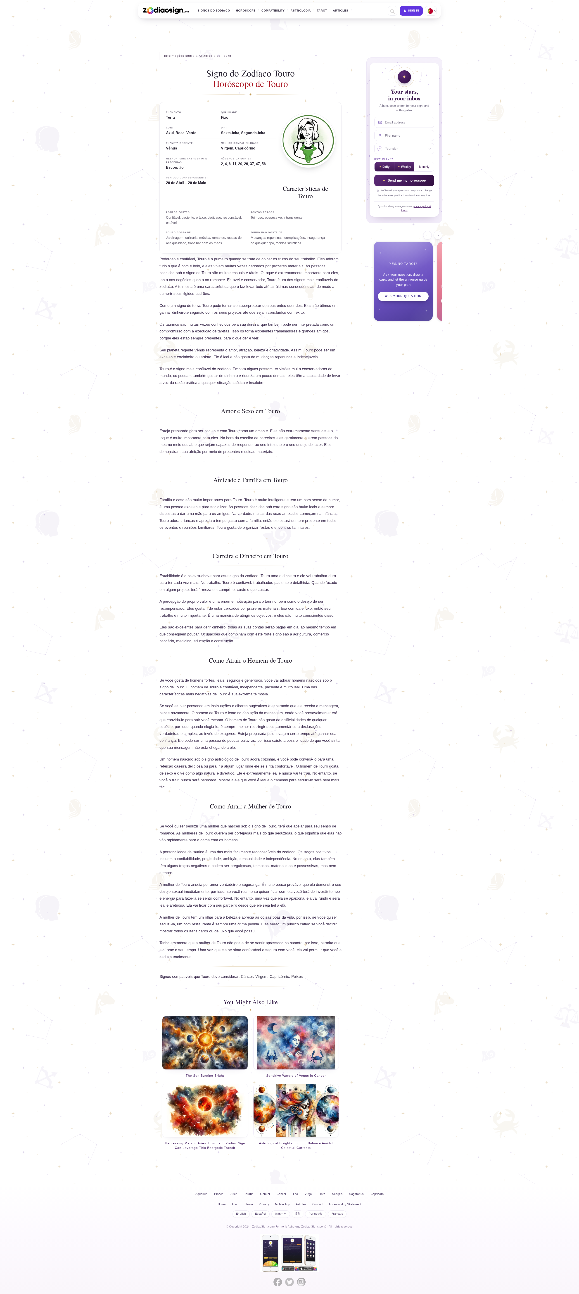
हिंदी (297, 1213)
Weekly (406, 166)
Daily (385, 166)
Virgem (261, 976)
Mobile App (282, 1204)
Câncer (247, 976)
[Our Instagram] (301, 1282)
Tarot (322, 10)
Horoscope (246, 10)
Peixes (297, 976)
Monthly (424, 166)
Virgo (308, 1194)
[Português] (430, 11)
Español (260, 1213)
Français (337, 1213)
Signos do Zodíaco (214, 10)
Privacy (264, 1204)
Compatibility (273, 10)
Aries (233, 1194)
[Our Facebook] (277, 1282)
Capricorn (377, 1194)
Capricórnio (279, 976)
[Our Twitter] (289, 1282)
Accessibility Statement (345, 1204)
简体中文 (280, 1214)
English (241, 1213)
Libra (322, 1194)
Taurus (249, 1194)
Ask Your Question (403, 296)
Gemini (265, 1194)
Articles (340, 10)
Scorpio (337, 1194)
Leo (295, 1194)
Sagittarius (356, 1194)
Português (315, 1213)
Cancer (281, 1194)
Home (222, 1204)
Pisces (219, 1194)
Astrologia (301, 10)
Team (249, 1204)
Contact (317, 1204)
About (236, 1204)
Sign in (413, 10)
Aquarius (201, 1194)
